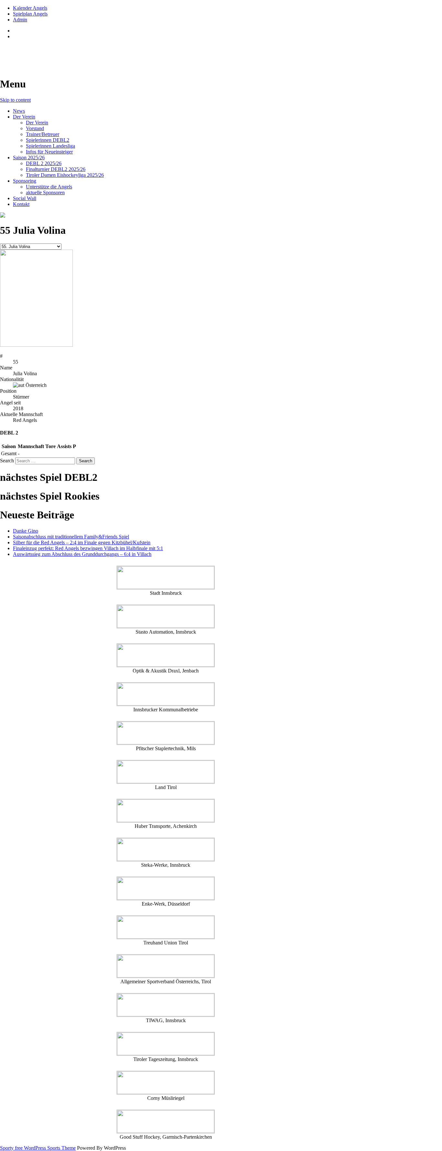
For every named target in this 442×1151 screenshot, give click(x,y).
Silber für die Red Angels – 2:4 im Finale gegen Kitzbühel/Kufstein (81, 542)
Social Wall (24, 198)
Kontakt (21, 204)
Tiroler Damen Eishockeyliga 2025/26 (65, 175)
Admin (20, 19)
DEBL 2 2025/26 (43, 163)
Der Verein (24, 116)
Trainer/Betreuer (42, 134)
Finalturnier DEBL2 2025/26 (55, 169)
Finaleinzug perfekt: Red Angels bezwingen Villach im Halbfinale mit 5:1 (88, 548)
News (19, 111)
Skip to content (15, 100)
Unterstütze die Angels (49, 186)
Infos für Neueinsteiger (49, 151)
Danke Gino (25, 531)
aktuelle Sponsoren (45, 192)
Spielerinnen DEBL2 (47, 140)
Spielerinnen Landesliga (50, 146)
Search (7, 460)
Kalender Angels (30, 8)
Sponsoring (24, 181)
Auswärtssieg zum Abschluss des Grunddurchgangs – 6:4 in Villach (82, 554)
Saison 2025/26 (29, 157)
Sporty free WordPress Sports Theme (38, 1148)
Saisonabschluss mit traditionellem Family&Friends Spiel (71, 536)
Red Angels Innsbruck (49, 52)
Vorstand (35, 128)
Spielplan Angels (30, 14)
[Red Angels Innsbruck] (165, 215)
